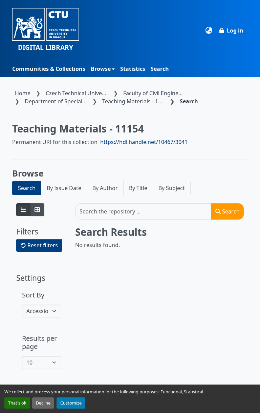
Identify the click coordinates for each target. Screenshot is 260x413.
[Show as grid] (37, 209)
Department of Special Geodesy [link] (57, 101)
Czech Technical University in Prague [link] (78, 93)
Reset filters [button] (42, 245)
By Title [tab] (138, 188)
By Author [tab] (105, 188)
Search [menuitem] (160, 69)
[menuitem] (103, 69)
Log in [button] (235, 30)
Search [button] (230, 211)
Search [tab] (27, 188)
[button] (45, 30)
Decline (43, 403)
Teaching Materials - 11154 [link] (134, 101)
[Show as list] (23, 209)
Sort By (33, 295)
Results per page (39, 342)
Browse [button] (101, 69)
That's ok (17, 403)
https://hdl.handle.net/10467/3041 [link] (144, 142)
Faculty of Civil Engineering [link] (155, 93)
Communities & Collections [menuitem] (48, 69)
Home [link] (22, 93)
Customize (71, 403)
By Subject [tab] (171, 188)
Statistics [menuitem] (132, 69)
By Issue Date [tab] (64, 188)
